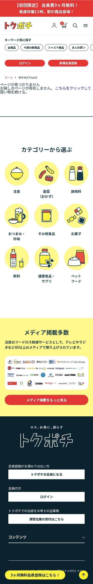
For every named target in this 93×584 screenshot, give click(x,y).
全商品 (12, 47)
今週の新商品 (32, 47)
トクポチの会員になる (46, 474)
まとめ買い (78, 47)
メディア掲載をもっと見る (46, 400)
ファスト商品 (56, 47)
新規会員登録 (68, 63)
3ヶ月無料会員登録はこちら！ (35, 575)
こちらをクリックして (73, 88)
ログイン (25, 63)
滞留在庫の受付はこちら (46, 519)
